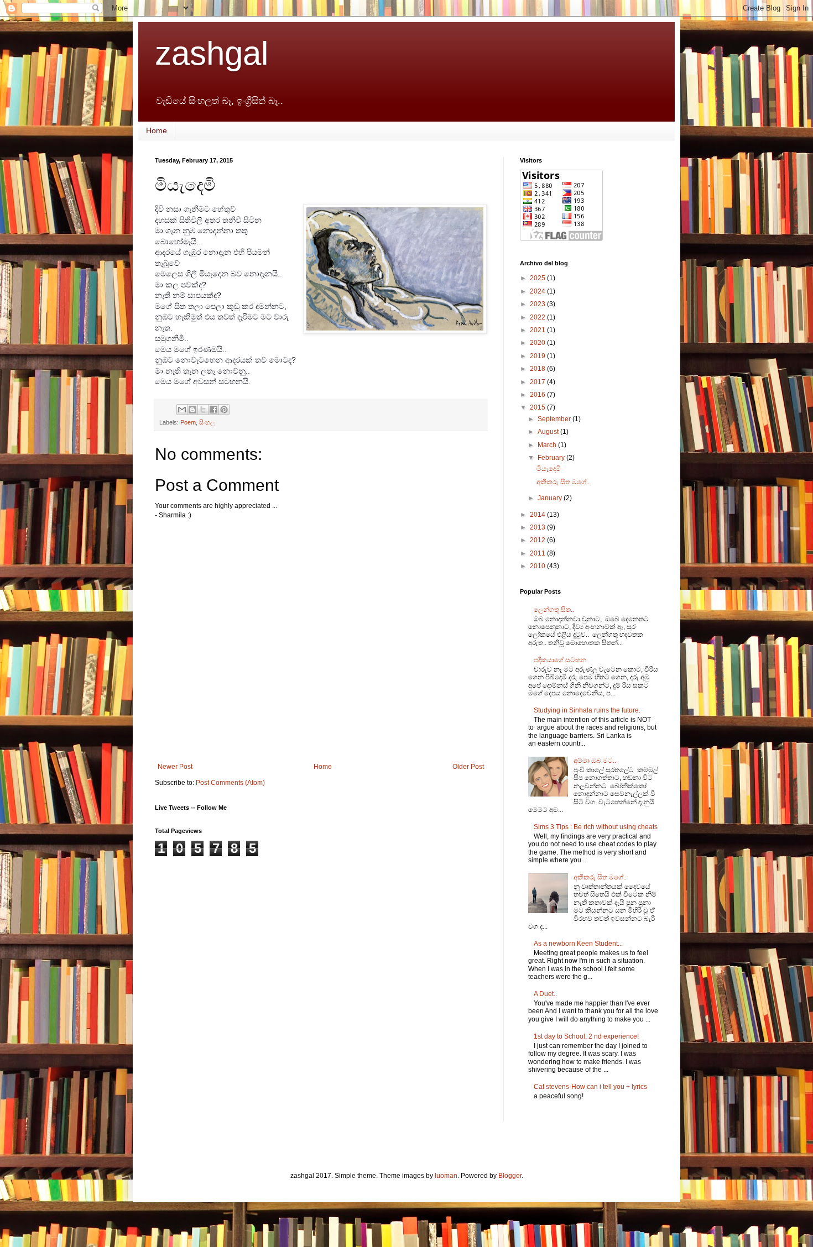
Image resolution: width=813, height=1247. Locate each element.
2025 (538, 278)
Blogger (510, 1176)
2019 (538, 356)
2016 (538, 395)
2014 (538, 514)
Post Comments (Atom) (230, 783)
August (549, 432)
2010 (538, 566)
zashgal (211, 53)
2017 (538, 382)
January (551, 498)
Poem (188, 422)
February (552, 458)
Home (156, 130)
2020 (538, 343)
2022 (538, 317)
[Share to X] (203, 409)
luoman (446, 1176)
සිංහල (207, 422)
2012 (538, 540)
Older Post (468, 767)
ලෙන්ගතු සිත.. (554, 610)
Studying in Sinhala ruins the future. (587, 710)
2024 (538, 291)
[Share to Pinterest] (224, 409)
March (548, 445)
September (555, 419)
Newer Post (175, 767)
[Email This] (181, 409)
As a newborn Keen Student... (578, 943)
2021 (538, 330)
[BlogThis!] (192, 409)
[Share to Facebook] (213, 409)
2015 (538, 407)
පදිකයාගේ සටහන (560, 660)
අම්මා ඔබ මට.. (595, 760)
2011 (538, 553)
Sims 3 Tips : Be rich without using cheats (596, 827)
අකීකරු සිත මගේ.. (563, 482)
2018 (538, 369)
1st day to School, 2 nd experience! (586, 1036)
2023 (538, 304)
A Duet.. (545, 994)
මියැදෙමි (548, 469)
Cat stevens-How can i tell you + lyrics (590, 1087)
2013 (538, 527)
